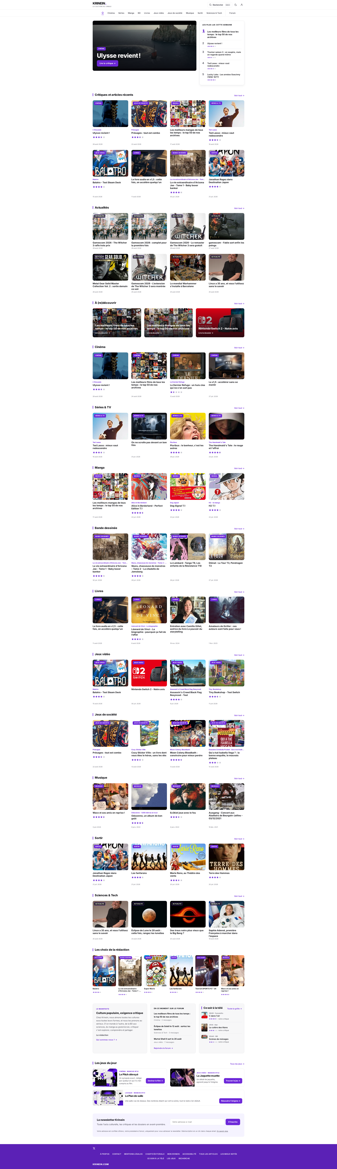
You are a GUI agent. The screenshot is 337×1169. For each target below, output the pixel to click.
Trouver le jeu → (233, 1081)
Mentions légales (133, 1154)
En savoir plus (222, 1131)
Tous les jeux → (237, 1064)
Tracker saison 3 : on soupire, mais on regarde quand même (224, 53)
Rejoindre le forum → (163, 1048)
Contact (116, 1154)
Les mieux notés (228, 1154)
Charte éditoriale (154, 1154)
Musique (190, 13)
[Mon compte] (241, 4)
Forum (232, 13)
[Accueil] (103, 12)
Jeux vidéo (159, 13)
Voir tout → (239, 95)
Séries (121, 13)
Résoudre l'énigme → (230, 1101)
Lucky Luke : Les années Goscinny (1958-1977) (223, 75)
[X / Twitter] (94, 1148)
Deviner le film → (155, 1081)
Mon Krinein (173, 1154)
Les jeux (171, 1158)
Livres (147, 13)
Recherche (184, 1158)
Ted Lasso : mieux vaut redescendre (218, 64)
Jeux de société (175, 13)
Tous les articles (208, 1154)
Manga (131, 13)
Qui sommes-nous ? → (106, 1040)
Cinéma (111, 13)
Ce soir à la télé (155, 1158)
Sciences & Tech (214, 13)
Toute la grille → (234, 1008)
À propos (104, 1154)
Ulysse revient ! (214, 43)
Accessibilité (189, 1154)
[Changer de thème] (235, 4)
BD (139, 13)
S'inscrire (232, 1122)
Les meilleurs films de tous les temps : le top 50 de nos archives (223, 34)
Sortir (200, 13)
